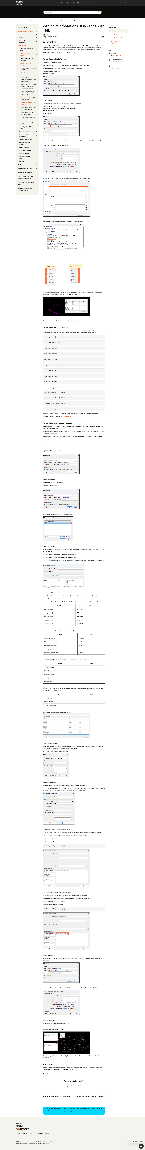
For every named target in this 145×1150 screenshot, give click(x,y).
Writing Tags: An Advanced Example (118, 42)
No (78, 1085)
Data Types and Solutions (33, 20)
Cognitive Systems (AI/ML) (26, 131)
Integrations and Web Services (24, 143)
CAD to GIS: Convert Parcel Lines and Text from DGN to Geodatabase (28, 79)
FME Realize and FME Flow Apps (26, 183)
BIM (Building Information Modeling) (26, 49)
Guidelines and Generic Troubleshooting (25, 189)
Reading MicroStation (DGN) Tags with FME (57, 1096)
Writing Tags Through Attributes (116, 37)
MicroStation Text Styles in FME (28, 122)
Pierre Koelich (51, 34)
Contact (47, 1133)
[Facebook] (43, 1073)
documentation (67, 416)
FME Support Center (20, 20)
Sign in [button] (126, 3)
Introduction (113, 31)
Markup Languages (24, 147)
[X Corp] (45, 1073)
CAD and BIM (44, 20)
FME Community (81, 3)
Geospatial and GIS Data (25, 139)
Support (90, 3)
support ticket (96, 1111)
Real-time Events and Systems (24, 157)
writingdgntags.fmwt (116, 59)
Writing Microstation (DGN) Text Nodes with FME (28, 118)
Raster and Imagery (24, 153)
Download (118, 55)
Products (25, 1133)
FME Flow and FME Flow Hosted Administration (25, 177)
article (73, 52)
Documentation (71, 3)
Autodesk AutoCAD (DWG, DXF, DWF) (28, 59)
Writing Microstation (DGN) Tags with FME (28, 103)
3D (19, 34)
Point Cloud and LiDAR (25, 150)
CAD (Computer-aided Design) (56, 20)
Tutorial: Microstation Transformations (26, 73)
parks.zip (113, 53)
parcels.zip (114, 66)
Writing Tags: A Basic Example (119, 34)
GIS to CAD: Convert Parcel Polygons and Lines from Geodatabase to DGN (28, 86)
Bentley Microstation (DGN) (71, 20)
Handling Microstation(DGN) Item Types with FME (28, 108)
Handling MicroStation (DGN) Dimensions (27, 113)
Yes (71, 1085)
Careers (40, 1133)
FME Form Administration (25, 172)
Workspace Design (23, 165)
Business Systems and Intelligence (25, 41)
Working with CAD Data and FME (28, 127)
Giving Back (33, 1133)
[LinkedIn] (47, 1073)
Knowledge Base (59, 3)
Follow (102, 36)
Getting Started (22, 27)
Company (18, 1133)
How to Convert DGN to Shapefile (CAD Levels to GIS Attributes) (27, 93)
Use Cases (21, 161)
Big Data (21, 37)
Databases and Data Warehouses (24, 135)
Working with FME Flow (25, 168)
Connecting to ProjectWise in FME (28, 69)
